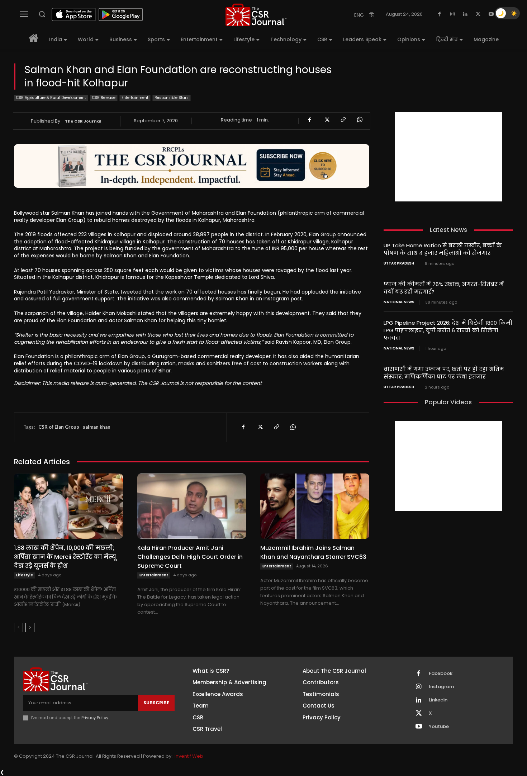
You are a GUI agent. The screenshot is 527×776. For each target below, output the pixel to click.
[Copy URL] (343, 120)
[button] (42, 14)
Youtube (439, 726)
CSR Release (103, 97)
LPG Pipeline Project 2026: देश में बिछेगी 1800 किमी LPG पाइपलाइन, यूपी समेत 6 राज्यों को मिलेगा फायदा (448, 330)
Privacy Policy (94, 717)
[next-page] (29, 627)
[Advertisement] (448, 156)
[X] (478, 14)
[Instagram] (452, 14)
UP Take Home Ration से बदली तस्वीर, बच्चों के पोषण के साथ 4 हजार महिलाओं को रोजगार (443, 249)
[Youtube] (491, 14)
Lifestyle (24, 575)
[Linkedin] (465, 14)
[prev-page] (18, 627)
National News (399, 302)
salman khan (96, 427)
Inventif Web (189, 756)
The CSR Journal (83, 121)
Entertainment (135, 97)
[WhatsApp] (359, 120)
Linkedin (438, 700)
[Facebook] (440, 14)
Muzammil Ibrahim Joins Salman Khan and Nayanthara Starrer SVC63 (313, 552)
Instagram (441, 687)
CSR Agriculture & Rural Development (51, 97)
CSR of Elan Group (58, 427)
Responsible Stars (172, 97)
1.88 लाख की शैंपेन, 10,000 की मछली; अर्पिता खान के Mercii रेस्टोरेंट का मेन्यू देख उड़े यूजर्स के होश (65, 557)
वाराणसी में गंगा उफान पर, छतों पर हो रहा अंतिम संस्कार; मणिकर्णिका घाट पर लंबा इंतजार (444, 372)
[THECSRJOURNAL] (256, 15)
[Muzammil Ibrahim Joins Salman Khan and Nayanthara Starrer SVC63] (314, 506)
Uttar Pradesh (399, 263)
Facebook (440, 673)
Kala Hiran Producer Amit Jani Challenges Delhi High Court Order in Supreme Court (190, 557)
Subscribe (156, 703)
